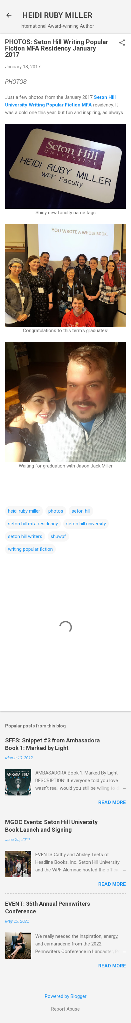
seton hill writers (25, 536)
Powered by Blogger (65, 996)
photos (55, 511)
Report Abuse (65, 1009)
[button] (122, 43)
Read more (112, 802)
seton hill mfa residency (33, 524)
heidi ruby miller (24, 511)
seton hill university (86, 524)
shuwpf (58, 536)
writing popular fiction (30, 549)
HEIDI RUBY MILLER (57, 15)
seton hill (81, 511)
